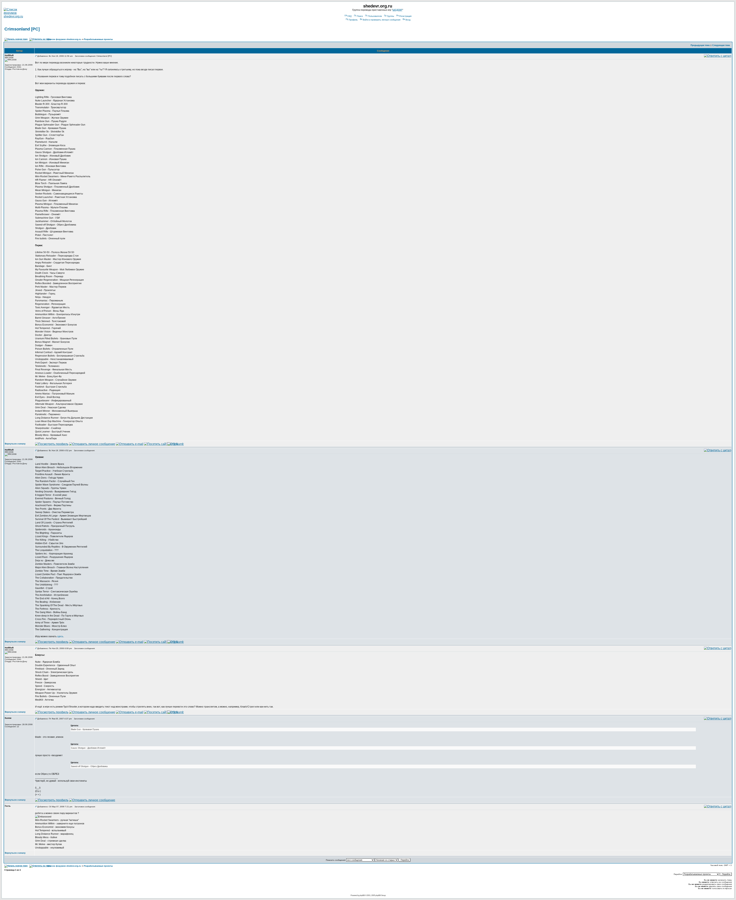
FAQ (349, 16)
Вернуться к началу (15, 444)
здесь (60, 636)
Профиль (353, 20)
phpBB (362, 895)
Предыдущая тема (700, 45)
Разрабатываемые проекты (98, 39)
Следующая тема (721, 45)
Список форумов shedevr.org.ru (64, 39)
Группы (390, 16)
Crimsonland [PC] (22, 29)
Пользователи (375, 16)
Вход (408, 20)
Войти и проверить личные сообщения (381, 20)
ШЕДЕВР (397, 10)
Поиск (360, 16)
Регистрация (405, 16)
